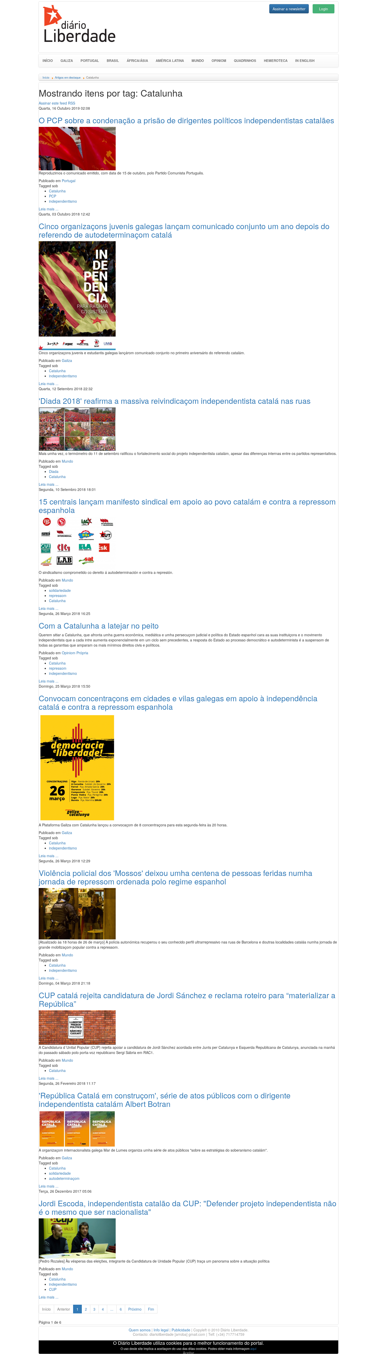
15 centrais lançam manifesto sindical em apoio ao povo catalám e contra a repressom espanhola (187, 505)
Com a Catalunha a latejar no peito (99, 625)
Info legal (161, 1329)
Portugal (90, 60)
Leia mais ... (48, 208)
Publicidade (181, 1329)
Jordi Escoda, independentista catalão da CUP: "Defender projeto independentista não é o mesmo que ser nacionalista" (187, 1207)
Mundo (198, 60)
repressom (57, 595)
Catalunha (57, 190)
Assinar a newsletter (289, 8)
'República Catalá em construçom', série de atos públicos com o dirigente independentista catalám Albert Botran (165, 1099)
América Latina (170, 60)
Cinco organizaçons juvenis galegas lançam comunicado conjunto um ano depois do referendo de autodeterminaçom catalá (184, 230)
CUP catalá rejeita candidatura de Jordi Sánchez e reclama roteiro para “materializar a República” (187, 999)
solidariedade (60, 590)
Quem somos (140, 1329)
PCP (52, 196)
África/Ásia (137, 60)
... (111, 1309)
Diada (53, 471)
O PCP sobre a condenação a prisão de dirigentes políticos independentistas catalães (186, 120)
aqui (253, 1348)
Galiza (67, 60)
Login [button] (323, 8)
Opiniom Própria (75, 652)
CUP (52, 1289)
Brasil (113, 60)
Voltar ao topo (362, 1343)
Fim (151, 1309)
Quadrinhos (245, 60)
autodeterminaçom (64, 1178)
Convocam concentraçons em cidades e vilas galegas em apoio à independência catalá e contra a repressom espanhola (178, 702)
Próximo (135, 1309)
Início (48, 60)
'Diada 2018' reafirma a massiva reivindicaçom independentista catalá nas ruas (175, 400)
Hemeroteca (275, 60)
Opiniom (219, 60)
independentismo (63, 201)
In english (304, 60)
